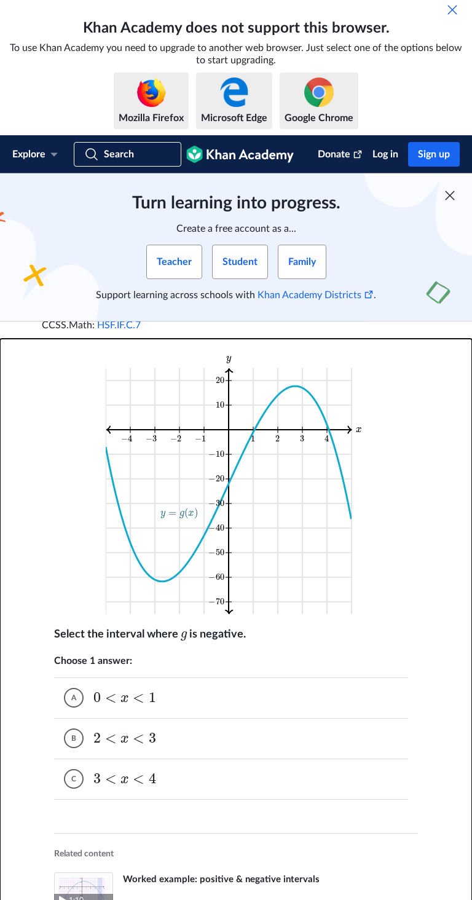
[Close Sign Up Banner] (450, 195)
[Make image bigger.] (236, 483)
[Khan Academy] (240, 154)
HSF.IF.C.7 (119, 325)
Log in (385, 154)
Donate (334, 154)
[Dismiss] (452, 10)
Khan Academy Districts (309, 295)
